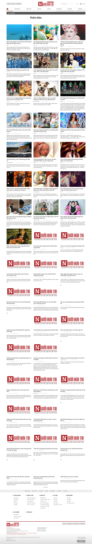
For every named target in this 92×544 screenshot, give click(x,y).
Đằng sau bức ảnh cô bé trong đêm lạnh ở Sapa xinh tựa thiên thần (18, 246)
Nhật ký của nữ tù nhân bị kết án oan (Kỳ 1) (72, 358)
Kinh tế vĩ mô (43, 501)
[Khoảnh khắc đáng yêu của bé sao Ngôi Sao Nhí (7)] (72, 410)
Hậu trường (35, 393)
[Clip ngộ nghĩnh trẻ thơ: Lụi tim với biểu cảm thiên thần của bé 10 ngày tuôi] (46, 150)
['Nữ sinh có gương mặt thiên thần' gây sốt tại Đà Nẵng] (72, 380)
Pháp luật (28, 8)
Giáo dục (55, 499)
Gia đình (8, 133)
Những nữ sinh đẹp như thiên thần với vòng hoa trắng (19, 419)
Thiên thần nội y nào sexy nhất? (69, 476)
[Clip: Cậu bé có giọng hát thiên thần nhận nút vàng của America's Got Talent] (19, 179)
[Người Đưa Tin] (30, 524)
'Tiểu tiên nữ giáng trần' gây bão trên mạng (45, 448)
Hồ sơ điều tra (30, 501)
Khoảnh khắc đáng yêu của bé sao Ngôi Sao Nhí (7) (72, 419)
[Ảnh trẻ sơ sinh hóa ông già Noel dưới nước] (72, 236)
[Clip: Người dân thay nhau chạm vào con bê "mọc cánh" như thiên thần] (46, 60)
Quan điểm (16, 514)
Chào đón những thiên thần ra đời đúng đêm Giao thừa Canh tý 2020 (45, 130)
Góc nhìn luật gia (30, 499)
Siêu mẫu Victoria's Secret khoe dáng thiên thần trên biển (18, 302)
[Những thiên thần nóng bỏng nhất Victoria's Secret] (72, 120)
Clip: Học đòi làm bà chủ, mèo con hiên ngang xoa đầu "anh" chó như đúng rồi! (44, 98)
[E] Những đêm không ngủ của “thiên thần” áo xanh (72, 98)
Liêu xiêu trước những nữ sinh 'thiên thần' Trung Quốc (45, 246)
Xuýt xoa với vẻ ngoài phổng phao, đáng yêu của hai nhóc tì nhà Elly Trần (19, 98)
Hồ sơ (34, 249)
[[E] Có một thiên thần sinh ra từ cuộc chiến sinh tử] (19, 120)
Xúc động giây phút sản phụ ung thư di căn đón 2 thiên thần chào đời (45, 42)
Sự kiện (34, 133)
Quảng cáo (18, 3)
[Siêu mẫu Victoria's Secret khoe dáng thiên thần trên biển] (19, 292)
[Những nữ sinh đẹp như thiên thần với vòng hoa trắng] (19, 410)
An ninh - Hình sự (30, 504)
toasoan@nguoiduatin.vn (12, 540)
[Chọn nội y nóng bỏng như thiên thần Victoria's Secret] (46, 467)
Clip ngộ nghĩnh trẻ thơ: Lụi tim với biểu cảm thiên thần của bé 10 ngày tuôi (44, 160)
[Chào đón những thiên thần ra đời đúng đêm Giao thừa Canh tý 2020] (46, 120)
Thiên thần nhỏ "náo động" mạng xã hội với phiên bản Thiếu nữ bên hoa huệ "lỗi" (45, 189)
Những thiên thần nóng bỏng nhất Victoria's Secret (72, 130)
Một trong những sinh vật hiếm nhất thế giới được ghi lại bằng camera (19, 42)
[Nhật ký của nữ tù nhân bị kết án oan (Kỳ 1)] (72, 348)
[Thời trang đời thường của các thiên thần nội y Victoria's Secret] (46, 292)
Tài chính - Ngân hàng (45, 499)
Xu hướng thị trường (44, 504)
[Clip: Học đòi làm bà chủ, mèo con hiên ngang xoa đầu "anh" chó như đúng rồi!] (46, 88)
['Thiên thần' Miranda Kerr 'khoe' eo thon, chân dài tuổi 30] (46, 410)
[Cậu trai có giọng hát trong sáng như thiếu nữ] (72, 292)
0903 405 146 (10, 538)
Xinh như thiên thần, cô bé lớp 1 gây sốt (71, 330)
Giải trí (34, 73)
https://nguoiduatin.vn (10, 527)
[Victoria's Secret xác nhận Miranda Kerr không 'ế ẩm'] (72, 439)
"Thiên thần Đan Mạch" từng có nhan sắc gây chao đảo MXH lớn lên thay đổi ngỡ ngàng (71, 43)
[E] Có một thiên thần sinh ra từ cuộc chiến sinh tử (19, 130)
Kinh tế (39, 8)
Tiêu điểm (16, 497)
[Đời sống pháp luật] (72, 541)
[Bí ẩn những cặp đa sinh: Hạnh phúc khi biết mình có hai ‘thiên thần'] (72, 207)
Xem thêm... (46, 487)
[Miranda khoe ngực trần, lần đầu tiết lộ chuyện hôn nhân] (46, 264)
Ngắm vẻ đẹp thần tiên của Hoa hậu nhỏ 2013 (18, 390)
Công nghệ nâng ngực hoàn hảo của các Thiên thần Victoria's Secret (71, 274)
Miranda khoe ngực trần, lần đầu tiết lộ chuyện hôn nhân (44, 274)
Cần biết (61, 73)
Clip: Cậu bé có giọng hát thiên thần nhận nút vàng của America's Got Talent (18, 189)
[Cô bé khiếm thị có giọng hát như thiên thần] (46, 320)
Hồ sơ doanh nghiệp (44, 503)
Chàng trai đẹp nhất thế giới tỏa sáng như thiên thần (18, 330)
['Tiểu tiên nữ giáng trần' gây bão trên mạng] (46, 439)
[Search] (77, 4)
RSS (64, 523)
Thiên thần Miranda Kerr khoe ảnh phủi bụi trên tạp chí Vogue (19, 449)
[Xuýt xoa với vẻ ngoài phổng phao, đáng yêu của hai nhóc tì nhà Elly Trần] (19, 88)
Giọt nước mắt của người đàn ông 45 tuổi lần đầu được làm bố (19, 217)
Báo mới (82, 523)
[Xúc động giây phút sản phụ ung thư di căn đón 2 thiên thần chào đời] (46, 32)
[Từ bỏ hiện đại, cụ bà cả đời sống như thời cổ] (19, 150)
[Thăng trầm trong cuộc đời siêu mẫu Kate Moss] (19, 467)
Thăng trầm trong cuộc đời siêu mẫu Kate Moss (18, 477)
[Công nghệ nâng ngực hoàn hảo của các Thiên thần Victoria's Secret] (72, 264)
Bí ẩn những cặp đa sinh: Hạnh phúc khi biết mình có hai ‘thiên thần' (71, 217)
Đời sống (59, 8)
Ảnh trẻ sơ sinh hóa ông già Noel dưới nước (72, 246)
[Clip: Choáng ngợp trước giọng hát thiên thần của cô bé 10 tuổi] (72, 150)
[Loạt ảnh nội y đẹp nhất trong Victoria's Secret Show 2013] (19, 264)
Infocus (80, 8)
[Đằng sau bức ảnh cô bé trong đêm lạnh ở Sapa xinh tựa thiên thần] (19, 236)
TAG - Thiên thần (11, 13)
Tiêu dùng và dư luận (44, 506)
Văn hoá (61, 46)
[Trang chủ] (46, 3)
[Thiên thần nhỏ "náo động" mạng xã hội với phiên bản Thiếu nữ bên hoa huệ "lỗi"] (46, 179)
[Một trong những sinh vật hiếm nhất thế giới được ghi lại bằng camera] (19, 32)
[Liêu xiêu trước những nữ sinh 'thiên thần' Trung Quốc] (46, 236)
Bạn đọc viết (16, 518)
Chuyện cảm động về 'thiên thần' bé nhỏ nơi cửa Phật (45, 358)
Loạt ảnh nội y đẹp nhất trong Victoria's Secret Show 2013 (18, 274)
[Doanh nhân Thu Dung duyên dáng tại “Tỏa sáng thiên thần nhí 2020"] (72, 60)
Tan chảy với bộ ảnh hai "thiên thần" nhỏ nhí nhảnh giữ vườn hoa (46, 217)
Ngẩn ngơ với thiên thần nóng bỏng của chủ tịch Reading (45, 390)
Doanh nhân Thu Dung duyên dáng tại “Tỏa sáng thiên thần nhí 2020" (72, 70)
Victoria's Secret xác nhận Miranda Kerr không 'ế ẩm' (71, 449)
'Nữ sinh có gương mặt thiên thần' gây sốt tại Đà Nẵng (72, 390)
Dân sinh (55, 497)
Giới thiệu (69, 523)
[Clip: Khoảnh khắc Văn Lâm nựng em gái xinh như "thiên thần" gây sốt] (72, 179)
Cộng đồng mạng (36, 101)
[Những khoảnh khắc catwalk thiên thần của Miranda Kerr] (19, 348)
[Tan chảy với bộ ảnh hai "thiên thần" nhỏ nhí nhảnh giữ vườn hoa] (46, 207)
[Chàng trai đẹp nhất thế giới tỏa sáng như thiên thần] (19, 320)
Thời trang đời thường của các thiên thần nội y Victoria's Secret (44, 302)
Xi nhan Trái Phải (17, 516)
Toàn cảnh (17, 8)
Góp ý (13, 3)
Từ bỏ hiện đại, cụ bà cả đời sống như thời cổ (18, 160)
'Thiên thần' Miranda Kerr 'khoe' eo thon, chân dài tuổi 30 (45, 419)
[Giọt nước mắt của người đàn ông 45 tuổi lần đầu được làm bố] (19, 207)
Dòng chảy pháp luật (31, 497)
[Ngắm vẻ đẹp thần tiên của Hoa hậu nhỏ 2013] (19, 380)
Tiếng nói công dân (31, 503)
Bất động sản (43, 497)
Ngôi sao (8, 101)
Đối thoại (16, 503)
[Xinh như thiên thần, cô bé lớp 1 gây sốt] (72, 320)
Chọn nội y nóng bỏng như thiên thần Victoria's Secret (44, 477)
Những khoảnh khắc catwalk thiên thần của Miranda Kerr (19, 358)
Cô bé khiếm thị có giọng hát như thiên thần (45, 330)
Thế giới (15, 504)
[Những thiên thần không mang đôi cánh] (19, 60)
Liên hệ (9, 3)
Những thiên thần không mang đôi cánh (18, 70)
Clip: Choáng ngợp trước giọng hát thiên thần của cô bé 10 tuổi (71, 160)
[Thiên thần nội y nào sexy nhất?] (72, 467)
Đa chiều (70, 8)
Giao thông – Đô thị (58, 504)
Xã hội (49, 8)
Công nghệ (42, 508)
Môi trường (56, 503)
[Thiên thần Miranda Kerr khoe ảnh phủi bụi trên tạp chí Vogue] (19, 439)
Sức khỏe (69, 499)
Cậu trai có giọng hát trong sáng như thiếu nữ (72, 302)
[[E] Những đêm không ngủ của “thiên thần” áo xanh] (72, 88)
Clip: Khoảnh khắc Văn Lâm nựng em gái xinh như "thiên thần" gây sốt (71, 189)
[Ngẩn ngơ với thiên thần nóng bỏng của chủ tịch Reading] (46, 380)
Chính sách (16, 499)
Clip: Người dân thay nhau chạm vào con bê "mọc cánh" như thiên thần (45, 70)
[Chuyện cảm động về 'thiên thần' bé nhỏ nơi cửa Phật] (46, 348)
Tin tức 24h (76, 523)
